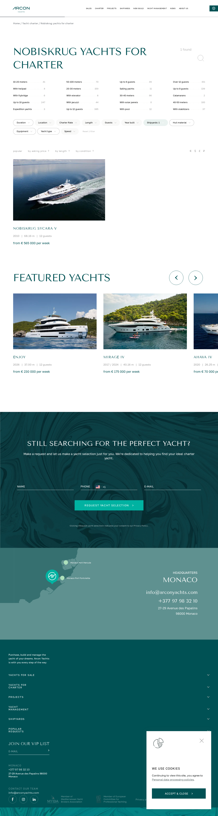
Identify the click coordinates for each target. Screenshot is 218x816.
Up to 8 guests (180, 88)
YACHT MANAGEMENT (157, 8)
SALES (89, 8)
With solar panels (129, 102)
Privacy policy (144, 799)
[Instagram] (23, 799)
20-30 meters (73, 88)
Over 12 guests (181, 81)
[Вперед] (196, 278)
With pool (125, 109)
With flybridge (20, 95)
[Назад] (176, 278)
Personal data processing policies (173, 779)
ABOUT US (183, 8)
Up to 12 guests (74, 109)
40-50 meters (180, 102)
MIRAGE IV (113, 357)
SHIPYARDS (125, 8)
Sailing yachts (127, 88)
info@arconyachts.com (172, 592)
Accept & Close (176, 793)
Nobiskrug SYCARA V (35, 228)
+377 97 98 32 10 (178, 601)
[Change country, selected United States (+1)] (98, 487)
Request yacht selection (106, 505)
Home (16, 23)
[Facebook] (13, 799)
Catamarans (179, 95)
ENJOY (19, 357)
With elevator (73, 95)
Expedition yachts (22, 109)
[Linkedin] (34, 799)
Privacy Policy (141, 525)
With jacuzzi (72, 102)
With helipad (19, 88)
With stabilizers (181, 109)
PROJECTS (111, 8)
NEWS (173, 8)
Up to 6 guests (127, 81)
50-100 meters (74, 81)
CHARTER (99, 8)
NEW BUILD (138, 8)
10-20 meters (20, 81)
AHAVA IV (203, 357)
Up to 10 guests (21, 102)
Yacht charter (30, 23)
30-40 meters (127, 95)
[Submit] (48, 750)
